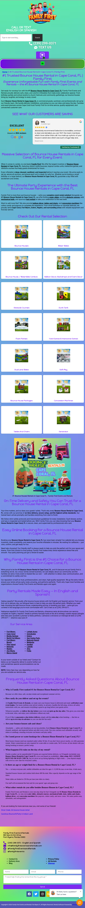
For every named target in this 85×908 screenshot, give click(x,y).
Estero (29, 636)
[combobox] (16, 37)
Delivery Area (14, 861)
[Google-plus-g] (49, 894)
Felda (29, 651)
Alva (28, 649)
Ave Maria (11, 651)
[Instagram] (42, 894)
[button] (42, 63)
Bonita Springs (12, 636)
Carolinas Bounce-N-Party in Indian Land (17, 814)
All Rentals (52, 861)
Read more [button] (39, 141)
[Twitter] (36, 894)
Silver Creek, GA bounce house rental (15, 810)
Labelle (30, 647)
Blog (10, 863)
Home (4, 72)
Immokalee (31, 634)
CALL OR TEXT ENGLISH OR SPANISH (21, 28)
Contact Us (13, 859)
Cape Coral (11, 634)
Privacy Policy (53, 859)
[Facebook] (29, 894)
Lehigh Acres (32, 632)
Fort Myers (11, 632)
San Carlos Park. (33, 638)
